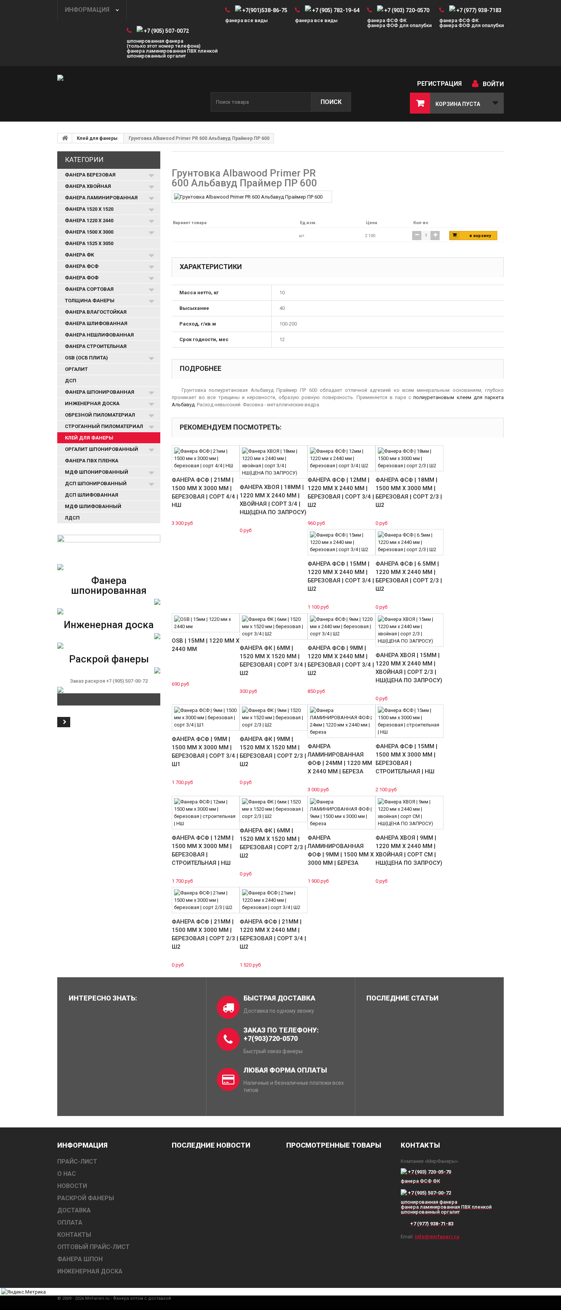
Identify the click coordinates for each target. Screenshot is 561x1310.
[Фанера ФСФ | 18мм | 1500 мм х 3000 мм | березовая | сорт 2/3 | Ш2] (409, 458)
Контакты (74, 1234)
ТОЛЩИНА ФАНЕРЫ (89, 300)
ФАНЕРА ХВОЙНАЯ (88, 186)
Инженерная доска (109, 624)
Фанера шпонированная (109, 585)
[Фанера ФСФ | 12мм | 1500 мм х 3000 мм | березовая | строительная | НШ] (206, 812)
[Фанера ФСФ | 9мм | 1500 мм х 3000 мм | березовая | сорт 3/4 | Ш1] (206, 717)
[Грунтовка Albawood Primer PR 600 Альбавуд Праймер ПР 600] (248, 196)
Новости (72, 1186)
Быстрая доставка (279, 998)
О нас (66, 1173)
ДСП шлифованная (91, 495)
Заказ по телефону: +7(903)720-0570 (281, 1034)
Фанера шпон (80, 1259)
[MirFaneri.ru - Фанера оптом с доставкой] (127, 94)
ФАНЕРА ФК (79, 255)
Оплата (69, 1222)
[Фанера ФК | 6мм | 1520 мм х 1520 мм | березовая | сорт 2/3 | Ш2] (274, 809)
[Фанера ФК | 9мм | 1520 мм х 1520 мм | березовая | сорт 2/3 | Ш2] (274, 717)
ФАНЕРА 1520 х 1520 (89, 209)
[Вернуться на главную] (65, 138)
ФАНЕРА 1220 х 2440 (89, 220)
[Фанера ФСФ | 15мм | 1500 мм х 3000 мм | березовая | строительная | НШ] (409, 721)
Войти (493, 84)
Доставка (74, 1210)
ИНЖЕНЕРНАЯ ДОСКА (92, 403)
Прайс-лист (77, 1161)
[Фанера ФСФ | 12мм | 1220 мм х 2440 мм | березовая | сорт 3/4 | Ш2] (342, 458)
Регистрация (439, 83)
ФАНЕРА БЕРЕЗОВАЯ (90, 175)
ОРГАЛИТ (76, 369)
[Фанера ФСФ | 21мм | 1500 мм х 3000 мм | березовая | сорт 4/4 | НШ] (206, 458)
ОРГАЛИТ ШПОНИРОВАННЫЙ (101, 449)
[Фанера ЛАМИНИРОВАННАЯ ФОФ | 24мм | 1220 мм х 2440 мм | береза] (342, 721)
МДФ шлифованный (93, 506)
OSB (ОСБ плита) (86, 358)
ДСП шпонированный (96, 483)
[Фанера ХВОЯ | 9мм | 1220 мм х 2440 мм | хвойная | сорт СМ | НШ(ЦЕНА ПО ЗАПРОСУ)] (409, 812)
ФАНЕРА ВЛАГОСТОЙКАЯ (96, 312)
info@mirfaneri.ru (437, 1236)
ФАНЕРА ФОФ (81, 278)
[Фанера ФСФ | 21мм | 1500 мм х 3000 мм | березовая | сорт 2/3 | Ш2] (206, 900)
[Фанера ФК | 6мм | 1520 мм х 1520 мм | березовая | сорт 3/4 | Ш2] (274, 626)
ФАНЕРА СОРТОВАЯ (89, 289)
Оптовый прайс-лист (93, 1247)
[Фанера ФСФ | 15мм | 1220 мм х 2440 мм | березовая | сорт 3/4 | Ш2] (342, 542)
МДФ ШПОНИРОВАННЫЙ (96, 472)
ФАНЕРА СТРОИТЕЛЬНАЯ (96, 346)
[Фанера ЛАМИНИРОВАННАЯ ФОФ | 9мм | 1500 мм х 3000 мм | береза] (342, 812)
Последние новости (211, 1145)
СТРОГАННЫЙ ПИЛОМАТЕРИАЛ (104, 426)
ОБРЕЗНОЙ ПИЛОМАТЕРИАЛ (100, 415)
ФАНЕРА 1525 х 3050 (89, 243)
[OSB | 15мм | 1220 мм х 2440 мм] (206, 622)
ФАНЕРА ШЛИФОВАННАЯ (96, 323)
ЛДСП (72, 518)
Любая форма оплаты (285, 1070)
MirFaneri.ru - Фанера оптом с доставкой (128, 1298)
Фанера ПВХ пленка (91, 460)
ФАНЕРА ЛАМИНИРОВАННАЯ (101, 197)
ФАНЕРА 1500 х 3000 (89, 232)
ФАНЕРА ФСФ (81, 266)
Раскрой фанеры (109, 659)
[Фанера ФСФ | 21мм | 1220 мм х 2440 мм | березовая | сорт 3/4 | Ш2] (274, 900)
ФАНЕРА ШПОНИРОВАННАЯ (99, 392)
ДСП (70, 380)
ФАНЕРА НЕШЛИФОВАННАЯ (99, 335)
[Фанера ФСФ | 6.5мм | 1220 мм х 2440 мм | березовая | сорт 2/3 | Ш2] (409, 542)
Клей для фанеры (97, 138)
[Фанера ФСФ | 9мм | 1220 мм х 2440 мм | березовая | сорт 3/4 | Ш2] (342, 626)
